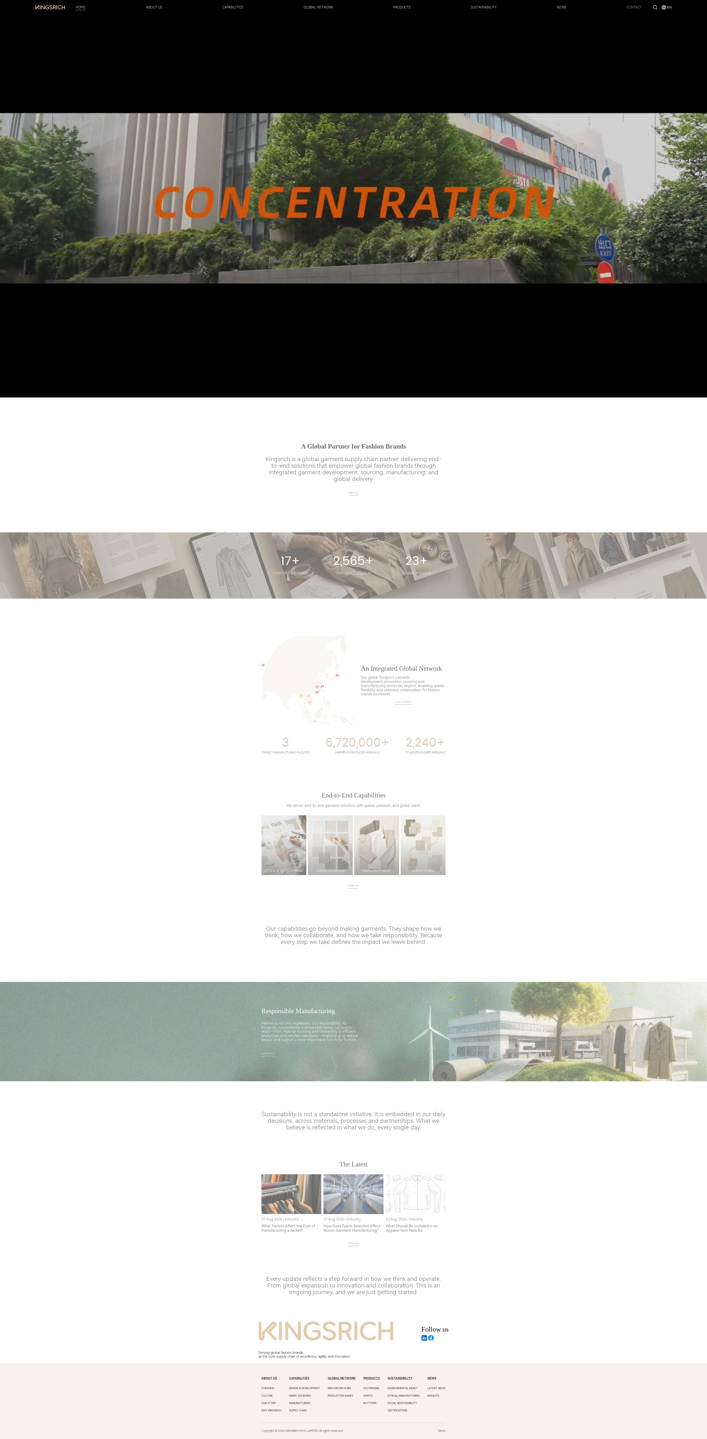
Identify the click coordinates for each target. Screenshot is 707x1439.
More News (353, 1240)
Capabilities (353, 882)
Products (371, 1378)
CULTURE (267, 1395)
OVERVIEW (267, 1388)
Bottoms (370, 1403)
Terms (442, 1431)
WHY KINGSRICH (271, 1410)
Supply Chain (298, 1410)
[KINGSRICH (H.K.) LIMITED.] (50, 8)
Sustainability (268, 1050)
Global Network (403, 698)
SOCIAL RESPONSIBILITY (402, 1403)
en (669, 7)
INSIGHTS (433, 1395)
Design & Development (304, 1388)
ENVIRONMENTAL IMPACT (403, 1388)
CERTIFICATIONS (397, 1410)
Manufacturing (299, 1403)
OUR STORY (268, 1403)
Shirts (367, 1395)
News (432, 1378)
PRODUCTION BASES (340, 1395)
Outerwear (371, 1388)
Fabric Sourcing (300, 1395)
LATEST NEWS (437, 1388)
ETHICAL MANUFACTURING (404, 1395)
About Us (353, 489)
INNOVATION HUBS (339, 1388)
